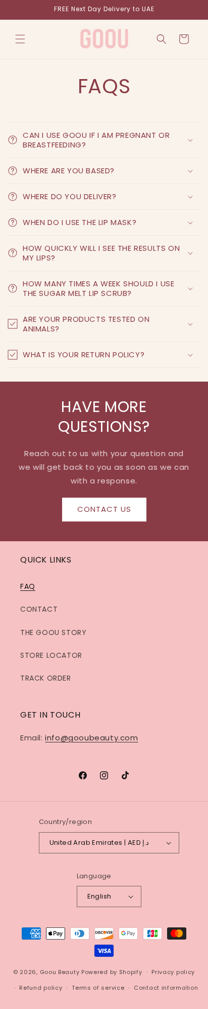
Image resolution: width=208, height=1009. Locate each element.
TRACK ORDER (45, 678)
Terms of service (98, 988)
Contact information (166, 988)
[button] (20, 39)
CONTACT (39, 609)
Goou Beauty (60, 972)
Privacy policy (173, 972)
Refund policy (40, 988)
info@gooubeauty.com (91, 737)
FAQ (27, 586)
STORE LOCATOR (51, 655)
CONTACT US (104, 509)
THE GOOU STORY (53, 632)
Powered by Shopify (111, 972)
